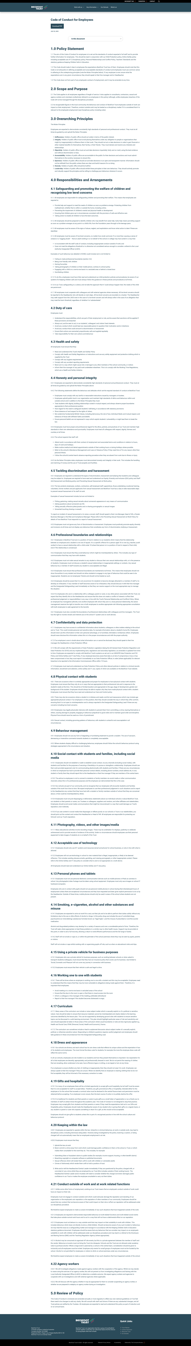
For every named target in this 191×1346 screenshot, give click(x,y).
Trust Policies (126, 1327)
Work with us (78, 7)
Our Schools (104, 7)
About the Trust (126, 1331)
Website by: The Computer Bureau (134, 1342)
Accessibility (117, 1342)
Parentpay (141, 1)
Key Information (91, 7)
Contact (152, 1)
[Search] (159, 1)
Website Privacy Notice (104, 1342)
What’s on (114, 7)
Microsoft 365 (129, 1)
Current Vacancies (127, 1329)
